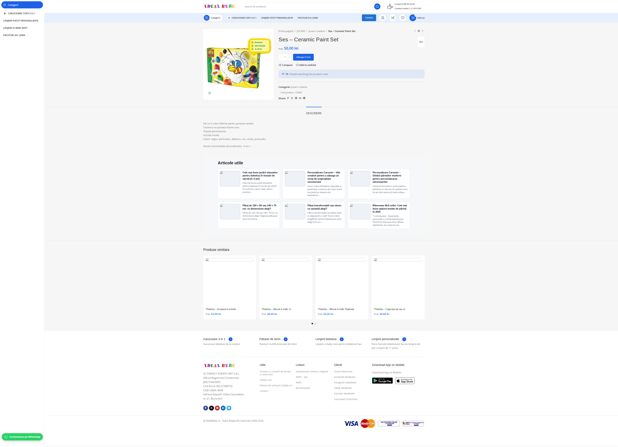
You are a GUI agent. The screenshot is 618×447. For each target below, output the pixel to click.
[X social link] (292, 98)
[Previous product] (415, 31)
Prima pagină (286, 31)
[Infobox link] (217, 339)
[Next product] (423, 31)
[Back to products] (419, 31)
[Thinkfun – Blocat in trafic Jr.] (286, 282)
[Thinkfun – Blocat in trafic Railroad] (342, 282)
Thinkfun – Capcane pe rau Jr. (390, 309)
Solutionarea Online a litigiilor (312, 371)
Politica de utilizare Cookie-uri (276, 385)
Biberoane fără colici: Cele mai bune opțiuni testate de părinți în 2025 (390, 208)
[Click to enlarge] (210, 93)
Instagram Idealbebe (345, 382)
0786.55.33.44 (408, 4)
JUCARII (301, 31)
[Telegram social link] (304, 98)
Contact (369, 17)
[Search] (377, 6)
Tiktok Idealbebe (343, 387)
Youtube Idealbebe (344, 393)
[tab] (314, 112)
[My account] (383, 18)
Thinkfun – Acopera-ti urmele (221, 309)
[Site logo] (219, 6)
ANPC (299, 382)
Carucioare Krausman (346, 399)
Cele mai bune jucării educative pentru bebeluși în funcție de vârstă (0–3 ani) (260, 175)
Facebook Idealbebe (344, 377)
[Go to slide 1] (312, 323)
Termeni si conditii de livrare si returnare (275, 373)
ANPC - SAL (302, 377)
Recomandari (303, 387)
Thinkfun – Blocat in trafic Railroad (336, 309)
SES (421, 41)
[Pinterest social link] (296, 98)
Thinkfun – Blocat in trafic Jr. (276, 309)
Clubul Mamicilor (343, 371)
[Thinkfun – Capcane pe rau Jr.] (398, 282)
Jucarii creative (317, 31)
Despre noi (266, 379)
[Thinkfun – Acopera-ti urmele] (230, 282)
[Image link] (219, 365)
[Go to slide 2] (315, 323)
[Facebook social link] (288, 98)
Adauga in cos (303, 57)
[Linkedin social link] (300, 98)
